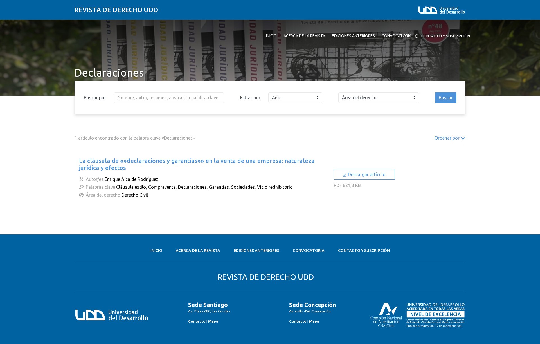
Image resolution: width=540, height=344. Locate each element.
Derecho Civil (135, 194)
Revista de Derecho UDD (116, 9)
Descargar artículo (366, 174)
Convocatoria (309, 250)
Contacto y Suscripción (364, 250)
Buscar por (95, 97)
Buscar (446, 97)
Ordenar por (448, 137)
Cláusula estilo (131, 187)
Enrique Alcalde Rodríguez (131, 179)
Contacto (197, 321)
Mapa (213, 321)
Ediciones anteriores (256, 250)
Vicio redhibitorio (275, 187)
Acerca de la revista (198, 250)
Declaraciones (192, 187)
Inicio (156, 250)
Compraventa (162, 187)
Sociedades (243, 187)
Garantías (219, 187)
